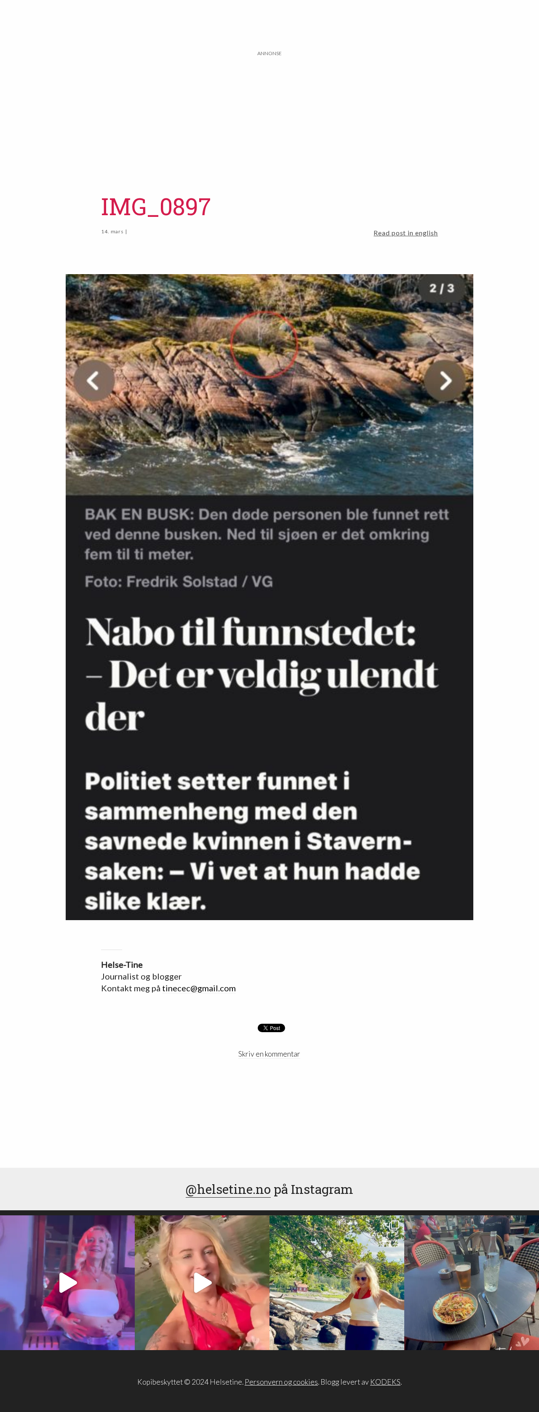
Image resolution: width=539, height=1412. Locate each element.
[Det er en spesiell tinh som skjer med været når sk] (202, 1282)
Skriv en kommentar (269, 1053)
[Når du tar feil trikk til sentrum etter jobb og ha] (471, 1282)
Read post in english (406, 233)
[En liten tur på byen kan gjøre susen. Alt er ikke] (67, 1282)
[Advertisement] (269, 117)
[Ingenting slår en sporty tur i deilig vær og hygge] (337, 1282)
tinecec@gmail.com (199, 988)
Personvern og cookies (281, 1381)
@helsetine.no (228, 1189)
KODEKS (385, 1381)
